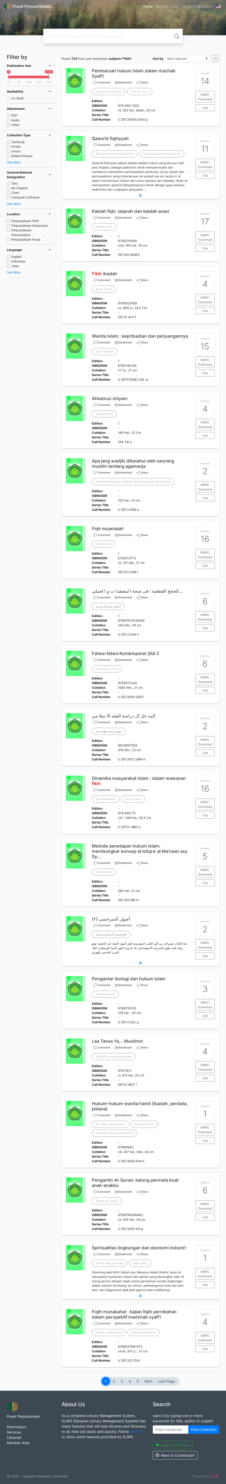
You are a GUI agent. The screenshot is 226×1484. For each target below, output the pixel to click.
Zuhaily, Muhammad (143, 1332)
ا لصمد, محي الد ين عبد (108, 606)
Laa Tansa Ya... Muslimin (117, 1041)
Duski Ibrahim (104, 872)
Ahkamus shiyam (110, 398)
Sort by (158, 58)
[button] (140, 195)
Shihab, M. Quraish (107, 1200)
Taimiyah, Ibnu (104, 413)
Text (14, 183)
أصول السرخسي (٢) (111, 919)
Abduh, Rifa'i (140, 1263)
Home (148, 6)
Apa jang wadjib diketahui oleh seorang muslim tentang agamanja (133, 463)
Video (15, 125)
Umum (16, 151)
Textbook (18, 142)
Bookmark (125, 82)
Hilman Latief (133, 799)
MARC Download (205, 97)
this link (136, 1431)
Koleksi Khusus (21, 156)
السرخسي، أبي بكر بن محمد (111, 934)
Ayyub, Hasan (104, 289)
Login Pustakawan (197, 6)
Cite (205, 108)
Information (16, 1427)
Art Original (19, 188)
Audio (15, 120)
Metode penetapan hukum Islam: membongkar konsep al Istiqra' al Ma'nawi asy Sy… (139, 851)
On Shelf (17, 98)
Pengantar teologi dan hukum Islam (129, 978)
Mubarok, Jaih (104, 226)
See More (14, 162)
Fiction (16, 146)
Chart (15, 193)
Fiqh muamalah (108, 528)
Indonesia (18, 261)
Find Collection (203, 1429)
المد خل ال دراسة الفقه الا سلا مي (123, 716)
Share (144, 82)
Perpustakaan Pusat (25, 239)
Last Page (166, 1381)
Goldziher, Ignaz (105, 994)
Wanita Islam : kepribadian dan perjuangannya (140, 336)
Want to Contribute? (178, 1455)
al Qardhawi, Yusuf (107, 668)
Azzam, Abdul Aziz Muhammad (162, 153)
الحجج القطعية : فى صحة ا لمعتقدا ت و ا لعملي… (137, 591)
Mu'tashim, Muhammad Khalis (114, 1056)
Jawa (15, 266)
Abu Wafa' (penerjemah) (110, 1124)
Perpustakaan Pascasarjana (21, 232)
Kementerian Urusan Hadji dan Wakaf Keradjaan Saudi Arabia (133, 481)
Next (149, 1381)
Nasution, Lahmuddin (109, 91)
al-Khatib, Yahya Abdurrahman (114, 1133)
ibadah (104, 273)
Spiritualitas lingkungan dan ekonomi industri (139, 1247)
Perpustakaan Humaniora (29, 225)
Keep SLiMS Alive (175, 1445)
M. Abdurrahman (106, 799)
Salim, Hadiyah (105, 351)
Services (14, 1432)
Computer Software (25, 197)
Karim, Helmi (103, 544)
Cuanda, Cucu (140, 91)
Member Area (167, 6)
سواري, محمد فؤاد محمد (109, 731)
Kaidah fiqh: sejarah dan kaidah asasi (130, 211)
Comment (103, 82)
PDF (14, 115)
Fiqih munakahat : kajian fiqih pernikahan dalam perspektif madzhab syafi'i (134, 1314)
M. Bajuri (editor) (144, 1124)
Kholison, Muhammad (109, 1332)
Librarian (14, 1437)
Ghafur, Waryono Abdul (109, 1263)
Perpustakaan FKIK (25, 221)
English (16, 256)
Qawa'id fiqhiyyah (110, 138)
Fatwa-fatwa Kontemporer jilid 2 (125, 653)
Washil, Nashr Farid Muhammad (115, 153)
